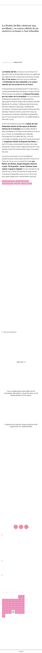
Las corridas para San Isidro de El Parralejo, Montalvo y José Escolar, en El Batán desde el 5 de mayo (21, 393)
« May (3, 619)
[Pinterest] (29, 67)
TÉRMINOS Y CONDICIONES (10, 554)
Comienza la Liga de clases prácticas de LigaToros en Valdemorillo (21, 425)
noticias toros (7, 183)
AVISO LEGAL (6, 544)
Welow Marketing (14, 635)
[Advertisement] (21, 309)
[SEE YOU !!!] (21, 348)
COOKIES (5, 551)
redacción (18, 62)
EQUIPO (4, 566)
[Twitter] (24, 67)
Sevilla (17, 183)
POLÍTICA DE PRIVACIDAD (10, 547)
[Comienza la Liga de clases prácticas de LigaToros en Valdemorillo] (21, 410)
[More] (38, 67)
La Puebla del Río (8, 181)
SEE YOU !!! (21, 362)
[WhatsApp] (33, 67)
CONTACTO (5, 540)
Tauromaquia (26, 183)
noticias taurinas (22, 181)
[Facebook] (20, 67)
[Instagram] (21, 527)
